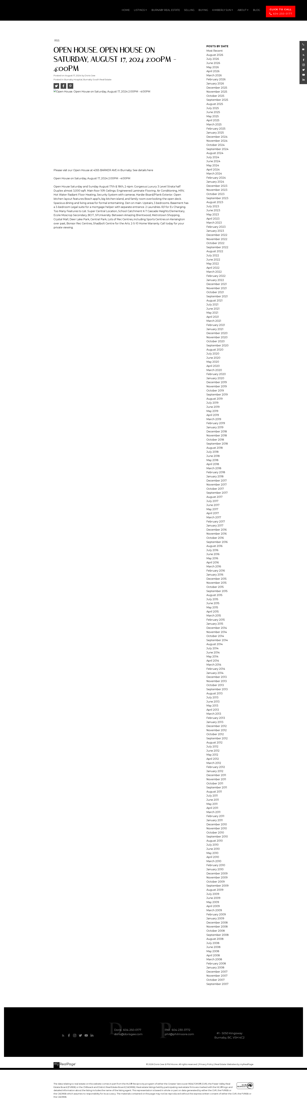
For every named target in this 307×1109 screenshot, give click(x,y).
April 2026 (212, 71)
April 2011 (212, 807)
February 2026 (215, 79)
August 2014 (214, 644)
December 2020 (217, 333)
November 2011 (216, 779)
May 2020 (212, 361)
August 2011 (214, 791)
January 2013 (214, 722)
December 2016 (216, 529)
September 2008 (217, 934)
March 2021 (213, 320)
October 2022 (215, 243)
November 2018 (216, 435)
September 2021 (217, 296)
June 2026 (213, 63)
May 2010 (212, 853)
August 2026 (214, 54)
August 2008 (215, 938)
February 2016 (215, 570)
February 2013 (215, 717)
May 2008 (212, 951)
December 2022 (216, 235)
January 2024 (215, 181)
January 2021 (214, 329)
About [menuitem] (242, 10)
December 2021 (216, 284)
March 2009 (214, 910)
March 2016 (213, 566)
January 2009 (215, 918)
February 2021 (215, 325)
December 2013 (216, 677)
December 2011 (216, 775)
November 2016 (216, 533)
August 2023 (214, 202)
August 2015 (214, 595)
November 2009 (217, 877)
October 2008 (215, 930)
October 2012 (215, 734)
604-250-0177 (282, 13)
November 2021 (216, 288)
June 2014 (213, 652)
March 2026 (214, 75)
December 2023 (216, 185)
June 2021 (213, 308)
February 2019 (215, 423)
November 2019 (216, 386)
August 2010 (214, 840)
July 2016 (212, 550)
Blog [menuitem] (256, 10)
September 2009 (217, 885)
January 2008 (215, 967)
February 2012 (215, 767)
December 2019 (216, 382)
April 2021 (212, 316)
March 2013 (213, 713)
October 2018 (215, 439)
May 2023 (212, 214)
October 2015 (215, 586)
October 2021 (215, 292)
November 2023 (216, 189)
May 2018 (212, 460)
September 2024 (217, 149)
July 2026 (212, 58)
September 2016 (217, 542)
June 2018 (213, 456)
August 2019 (214, 398)
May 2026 (212, 67)
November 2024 (216, 140)
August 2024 (214, 153)
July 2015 (212, 599)
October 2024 (215, 144)
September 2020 (217, 345)
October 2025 (215, 95)
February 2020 (216, 374)
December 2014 (216, 627)
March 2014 (213, 664)
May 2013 (212, 705)
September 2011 (216, 787)
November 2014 (216, 632)
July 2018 (212, 451)
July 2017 (212, 501)
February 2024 (216, 177)
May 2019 (212, 411)
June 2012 (213, 750)
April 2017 (212, 513)
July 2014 (212, 648)
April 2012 (212, 758)
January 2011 (214, 820)
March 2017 (213, 517)
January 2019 (214, 427)
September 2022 (217, 247)
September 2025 (217, 99)
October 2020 (215, 341)
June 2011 (212, 799)
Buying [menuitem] (203, 10)
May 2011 (212, 803)
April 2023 (213, 218)
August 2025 (214, 104)
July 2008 (212, 943)
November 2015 (216, 582)
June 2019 (213, 406)
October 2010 (215, 832)
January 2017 (214, 525)
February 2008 (216, 963)
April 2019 (212, 415)
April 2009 (213, 906)
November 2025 (216, 91)
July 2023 (212, 206)
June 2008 (213, 947)
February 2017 (215, 521)
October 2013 (215, 685)
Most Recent (214, 50)
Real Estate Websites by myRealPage (234, 1064)
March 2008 (214, 959)
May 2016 (212, 558)
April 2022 (213, 267)
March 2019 (213, 419)
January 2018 (215, 476)
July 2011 (212, 795)
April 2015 (212, 611)
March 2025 (214, 124)
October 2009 (215, 881)
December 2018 (216, 431)
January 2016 (214, 574)
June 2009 (213, 898)
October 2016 (215, 537)
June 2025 (213, 112)
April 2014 (212, 660)
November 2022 (216, 239)
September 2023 (217, 198)
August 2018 (214, 447)
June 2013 (213, 701)
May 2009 (212, 902)
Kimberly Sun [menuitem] (221, 10)
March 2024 (214, 173)
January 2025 (215, 132)
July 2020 (212, 353)
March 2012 (213, 763)
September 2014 (217, 640)
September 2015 (217, 591)
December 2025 (216, 87)
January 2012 (214, 771)
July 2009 (212, 894)
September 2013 (217, 689)
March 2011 (213, 812)
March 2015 (213, 615)
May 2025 (212, 116)
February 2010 (215, 865)
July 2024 (212, 157)
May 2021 (212, 312)
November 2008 (217, 926)
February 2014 (215, 668)
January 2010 (215, 869)
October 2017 (215, 488)
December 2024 (216, 136)
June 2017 (213, 505)
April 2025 (212, 120)
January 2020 (215, 378)
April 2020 (213, 365)
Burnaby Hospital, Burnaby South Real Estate (87, 79)
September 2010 (217, 836)
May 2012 (212, 754)
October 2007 (215, 979)
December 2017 (216, 480)
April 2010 (212, 857)
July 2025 (212, 108)
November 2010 (216, 828)
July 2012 (212, 746)
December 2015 (216, 578)
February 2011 (215, 816)
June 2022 (213, 259)
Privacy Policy (206, 1064)
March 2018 (213, 468)
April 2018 (212, 464)
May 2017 (212, 509)
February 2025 (215, 128)
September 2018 (217, 443)
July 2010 (212, 844)
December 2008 (217, 922)
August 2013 (214, 693)
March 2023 (214, 222)
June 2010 (213, 848)
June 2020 (213, 357)
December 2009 (217, 873)
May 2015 (212, 607)
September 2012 (217, 738)
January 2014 (214, 673)
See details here (143, 170)
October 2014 (215, 636)
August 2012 (214, 742)
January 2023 (215, 230)
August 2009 (214, 889)
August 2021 (214, 300)
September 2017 (217, 492)
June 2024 (213, 161)
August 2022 (214, 251)
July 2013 (212, 697)
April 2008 (213, 955)
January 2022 (215, 280)
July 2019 (212, 402)
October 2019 (215, 390)
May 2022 (212, 263)
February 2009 (216, 914)
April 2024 (213, 169)
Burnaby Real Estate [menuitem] (165, 10)
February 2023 (216, 226)
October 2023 (215, 194)
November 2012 (216, 730)
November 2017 (216, 484)
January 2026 (215, 83)
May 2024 (212, 165)
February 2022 (216, 275)
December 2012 (216, 726)
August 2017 (214, 496)
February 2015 (215, 619)
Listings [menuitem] (139, 10)
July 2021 (212, 304)
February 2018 (215, 472)
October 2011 (214, 783)
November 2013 (216, 681)
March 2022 (214, 271)
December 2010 (216, 824)
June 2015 (212, 603)
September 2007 (217, 984)
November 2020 (217, 337)
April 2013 (212, 709)
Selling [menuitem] (189, 10)
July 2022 (212, 255)
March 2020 (214, 370)
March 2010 (213, 861)
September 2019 (217, 394)
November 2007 (217, 975)
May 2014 (212, 656)
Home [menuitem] (126, 10)
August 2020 (214, 349)
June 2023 (213, 210)
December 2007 (217, 971)
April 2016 (212, 562)
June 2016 (212, 554)
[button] (280, 11)
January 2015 (214, 623)
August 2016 (214, 546)
